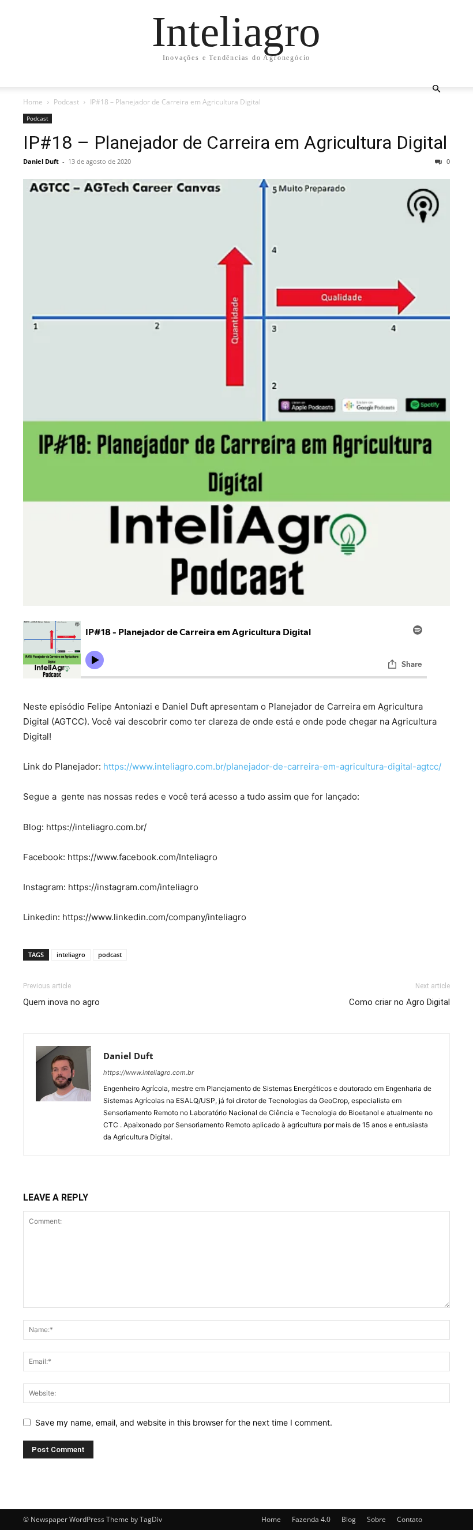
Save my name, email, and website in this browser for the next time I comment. (183, 1422)
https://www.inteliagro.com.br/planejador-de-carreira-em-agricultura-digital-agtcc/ (272, 766)
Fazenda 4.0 (311, 1519)
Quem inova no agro (61, 1002)
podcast (110, 954)
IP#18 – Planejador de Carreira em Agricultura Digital (235, 142)
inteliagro (71, 954)
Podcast (66, 102)
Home (33, 102)
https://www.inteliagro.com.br (148, 1072)
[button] (436, 89)
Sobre (376, 1519)
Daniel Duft (41, 161)
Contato (409, 1519)
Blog (348, 1519)
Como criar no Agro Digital (399, 1002)
